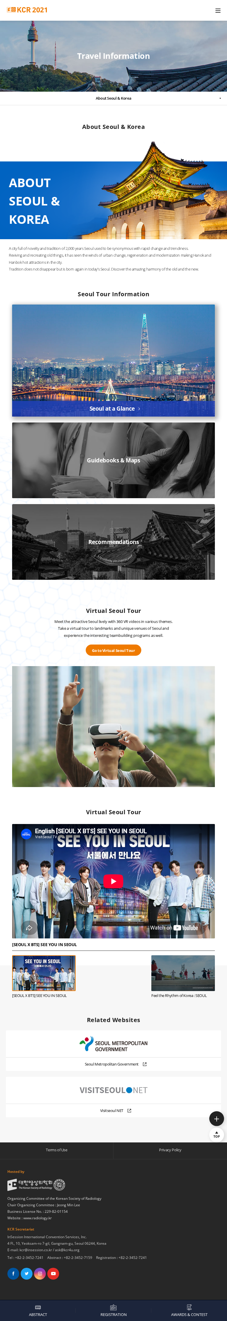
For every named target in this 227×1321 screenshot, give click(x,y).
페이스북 (13, 1274)
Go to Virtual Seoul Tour (113, 650)
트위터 (27, 1274)
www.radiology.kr (37, 1217)
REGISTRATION (113, 1314)
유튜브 (53, 1274)
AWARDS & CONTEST (189, 1314)
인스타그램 (40, 1274)
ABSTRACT (38, 1314)
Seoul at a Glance (112, 408)
